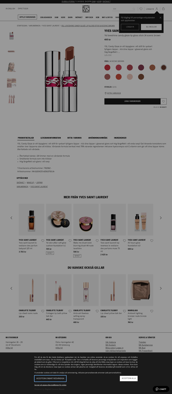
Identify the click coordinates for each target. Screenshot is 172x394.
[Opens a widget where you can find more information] (161, 389)
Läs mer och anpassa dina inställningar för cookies (50, 385)
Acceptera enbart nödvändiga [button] (50, 378)
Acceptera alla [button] (129, 378)
